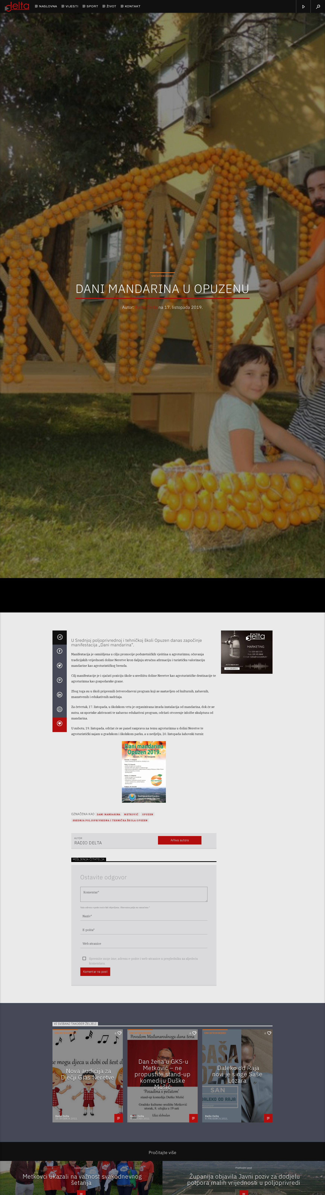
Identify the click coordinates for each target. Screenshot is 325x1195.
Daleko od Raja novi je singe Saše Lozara (237, 1133)
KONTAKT (133, 6)
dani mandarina (109, 873)
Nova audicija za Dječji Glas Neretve (87, 1133)
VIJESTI (72, 6)
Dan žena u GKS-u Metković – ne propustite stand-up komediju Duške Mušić (162, 1133)
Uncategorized (162, 303)
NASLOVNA (48, 6)
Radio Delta (146, 334)
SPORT (92, 6)
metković (131, 873)
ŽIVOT (111, 6)
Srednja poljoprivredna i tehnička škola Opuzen (110, 879)
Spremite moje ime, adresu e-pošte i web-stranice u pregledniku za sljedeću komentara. (143, 1018)
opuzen (147, 873)
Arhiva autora (180, 899)
